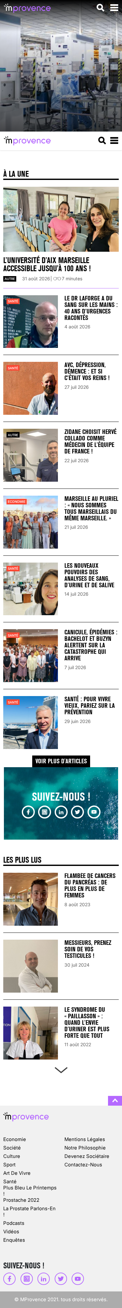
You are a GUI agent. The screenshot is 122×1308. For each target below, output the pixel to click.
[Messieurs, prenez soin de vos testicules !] (30, 966)
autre (10, 279)
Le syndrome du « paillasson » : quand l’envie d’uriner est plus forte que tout (86, 1022)
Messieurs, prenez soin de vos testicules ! (87, 949)
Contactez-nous (83, 1165)
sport (9, 1165)
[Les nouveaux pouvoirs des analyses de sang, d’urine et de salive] (30, 589)
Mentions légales (84, 1139)
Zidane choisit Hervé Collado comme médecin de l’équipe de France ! (90, 441)
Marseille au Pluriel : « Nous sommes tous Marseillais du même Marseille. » (91, 508)
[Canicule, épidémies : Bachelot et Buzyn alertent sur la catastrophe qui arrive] (30, 655)
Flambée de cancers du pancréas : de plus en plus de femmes (89, 885)
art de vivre (17, 1173)
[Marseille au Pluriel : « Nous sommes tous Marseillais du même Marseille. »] (30, 522)
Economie (16, 501)
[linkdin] (61, 812)
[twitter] (77, 812)
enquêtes (14, 1240)
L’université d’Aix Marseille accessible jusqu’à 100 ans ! (47, 264)
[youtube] (94, 812)
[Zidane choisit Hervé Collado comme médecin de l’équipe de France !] (30, 455)
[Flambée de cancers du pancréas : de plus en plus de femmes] (30, 899)
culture (11, 1156)
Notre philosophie (85, 1148)
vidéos (11, 1231)
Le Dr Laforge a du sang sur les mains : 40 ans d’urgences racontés (91, 308)
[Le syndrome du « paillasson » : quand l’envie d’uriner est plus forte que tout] (30, 1033)
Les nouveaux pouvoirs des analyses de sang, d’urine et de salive (89, 575)
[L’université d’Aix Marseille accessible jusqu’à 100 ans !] (61, 219)
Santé (13, 301)
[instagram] (44, 812)
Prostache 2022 (21, 1200)
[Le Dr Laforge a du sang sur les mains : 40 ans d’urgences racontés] (30, 321)
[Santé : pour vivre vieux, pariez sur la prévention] (30, 722)
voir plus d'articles (61, 761)
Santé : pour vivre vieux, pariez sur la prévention (89, 705)
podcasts (13, 1223)
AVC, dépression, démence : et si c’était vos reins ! (87, 371)
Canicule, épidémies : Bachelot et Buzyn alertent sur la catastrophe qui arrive (90, 645)
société (12, 1148)
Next (61, 1068)
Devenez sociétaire (86, 1156)
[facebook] (28, 812)
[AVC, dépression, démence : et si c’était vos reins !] (30, 388)
